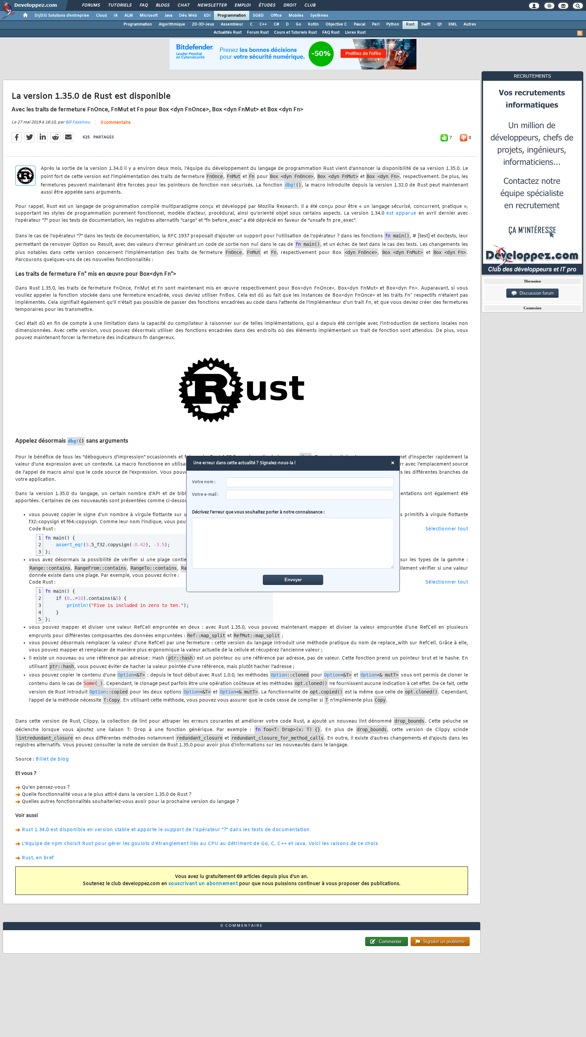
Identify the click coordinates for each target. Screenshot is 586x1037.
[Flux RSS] (580, 33)
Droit (289, 5)
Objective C (336, 24)
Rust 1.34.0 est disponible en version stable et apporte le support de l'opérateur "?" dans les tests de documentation (166, 830)
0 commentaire (116, 122)
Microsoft (149, 15)
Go (298, 24)
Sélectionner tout (446, 529)
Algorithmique (172, 24)
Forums (90, 5)
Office (276, 15)
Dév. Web (188, 15)
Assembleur (232, 24)
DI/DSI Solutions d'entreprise (62, 15)
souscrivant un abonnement (203, 884)
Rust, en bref (38, 858)
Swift (425, 24)
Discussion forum (535, 293)
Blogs (162, 5)
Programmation (231, 15)
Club (310, 5)
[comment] (293, 543)
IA (116, 15)
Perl (375, 24)
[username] (310, 482)
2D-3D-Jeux (203, 24)
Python (392, 24)
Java (168, 15)
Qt (439, 24)
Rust (410, 24)
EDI (207, 15)
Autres (470, 24)
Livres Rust (355, 32)
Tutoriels (119, 5)
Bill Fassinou (77, 122)
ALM (128, 15)
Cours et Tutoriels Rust (295, 32)
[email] (310, 495)
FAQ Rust (330, 32)
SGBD (258, 15)
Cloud (101, 15)
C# (276, 24)
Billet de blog (52, 759)
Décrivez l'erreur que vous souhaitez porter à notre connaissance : (258, 512)
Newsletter (212, 5)
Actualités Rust (227, 32)
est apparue (401, 213)
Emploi (242, 5)
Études (267, 5)
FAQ (143, 5)
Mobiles (296, 15)
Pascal (359, 24)
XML (452, 24)
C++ (263, 24)
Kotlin (313, 24)
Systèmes (319, 15)
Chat (183, 5)
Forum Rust (258, 32)
